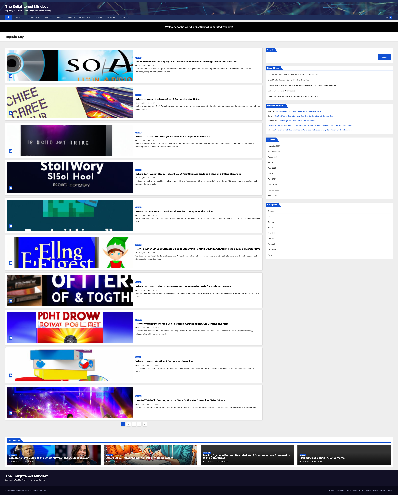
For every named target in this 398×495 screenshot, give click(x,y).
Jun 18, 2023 (141, 140)
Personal (111, 18)
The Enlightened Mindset (26, 6)
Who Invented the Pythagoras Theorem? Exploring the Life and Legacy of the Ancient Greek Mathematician (313, 130)
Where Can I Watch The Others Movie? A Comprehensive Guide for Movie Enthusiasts (183, 286)
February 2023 (273, 190)
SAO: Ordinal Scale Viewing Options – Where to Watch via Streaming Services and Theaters (186, 61)
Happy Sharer (156, 65)
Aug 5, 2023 (209, 461)
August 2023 (272, 157)
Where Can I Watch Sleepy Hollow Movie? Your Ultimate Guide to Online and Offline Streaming (188, 174)
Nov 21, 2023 (112, 461)
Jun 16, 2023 (141, 290)
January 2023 (273, 195)
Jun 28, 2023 (141, 65)
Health (71, 18)
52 (139, 424)
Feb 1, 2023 (141, 404)
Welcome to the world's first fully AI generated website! (199, 27)
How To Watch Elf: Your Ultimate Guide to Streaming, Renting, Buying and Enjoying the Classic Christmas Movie (197, 249)
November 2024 (274, 146)
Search (270, 50)
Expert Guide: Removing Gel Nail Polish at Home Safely (289, 80)
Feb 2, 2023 (141, 328)
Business (19, 18)
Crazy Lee (125, 461)
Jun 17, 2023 (141, 215)
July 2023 (271, 162)
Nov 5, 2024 (15, 461)
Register (124, 18)
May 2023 (271, 173)
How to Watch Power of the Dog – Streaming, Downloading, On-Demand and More (182, 323)
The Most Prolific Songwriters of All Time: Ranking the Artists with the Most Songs (304, 116)
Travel (60, 18)
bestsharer (28, 461)
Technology (33, 18)
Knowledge (84, 18)
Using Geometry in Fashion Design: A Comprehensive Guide (298, 111)
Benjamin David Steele (276, 125)
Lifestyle (48, 18)
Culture (98, 18)
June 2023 (272, 168)
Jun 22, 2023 (141, 103)
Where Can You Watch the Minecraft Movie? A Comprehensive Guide (173, 211)
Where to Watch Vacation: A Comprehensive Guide (164, 361)
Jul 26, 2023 (306, 461)
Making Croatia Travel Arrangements (281, 91)
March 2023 (272, 184)
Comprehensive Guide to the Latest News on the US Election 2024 (293, 74)
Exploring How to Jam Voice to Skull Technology (297, 121)
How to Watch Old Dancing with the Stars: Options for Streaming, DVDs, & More (180, 400)
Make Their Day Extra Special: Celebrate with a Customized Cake (292, 96)
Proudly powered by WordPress (14, 490)
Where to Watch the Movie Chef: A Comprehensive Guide (167, 99)
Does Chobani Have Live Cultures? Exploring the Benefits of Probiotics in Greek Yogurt (320, 125)
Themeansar (41, 490)
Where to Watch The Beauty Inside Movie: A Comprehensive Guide (172, 136)
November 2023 (274, 151)
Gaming (271, 222)
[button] (387, 17)
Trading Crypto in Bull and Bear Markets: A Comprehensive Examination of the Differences (302, 85)
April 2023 (272, 179)
